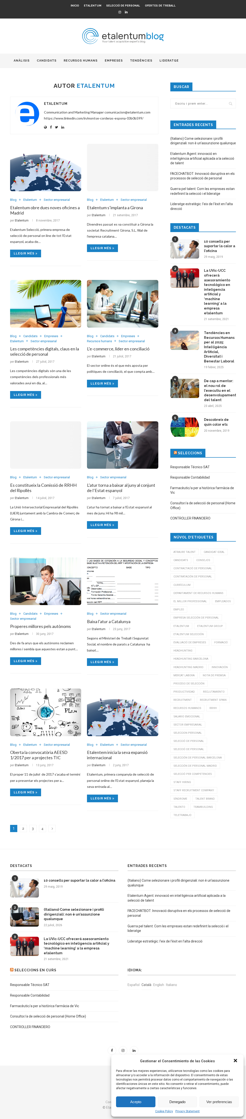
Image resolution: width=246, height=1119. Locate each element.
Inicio (75, 5)
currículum (182, 585)
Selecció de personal (123, 5)
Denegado (177, 1102)
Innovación (220, 667)
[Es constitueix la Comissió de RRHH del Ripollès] (45, 445)
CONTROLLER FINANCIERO (190, 518)
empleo (178, 609)
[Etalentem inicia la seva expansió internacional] (122, 712)
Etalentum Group (210, 626)
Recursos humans (81, 60)
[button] (236, 1061)
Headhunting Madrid (188, 667)
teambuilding (203, 807)
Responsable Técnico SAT (190, 467)
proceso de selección (188, 683)
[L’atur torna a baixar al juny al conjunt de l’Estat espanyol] (122, 445)
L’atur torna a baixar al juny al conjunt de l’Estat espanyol (121, 487)
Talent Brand (205, 798)
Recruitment (182, 700)
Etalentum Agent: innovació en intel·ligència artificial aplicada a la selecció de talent (202, 158)
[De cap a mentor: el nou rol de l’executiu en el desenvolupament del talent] (184, 388)
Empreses (114, 60)
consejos (203, 560)
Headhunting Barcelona (190, 658)
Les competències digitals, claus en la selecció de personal (44, 351)
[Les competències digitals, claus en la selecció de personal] (45, 304)
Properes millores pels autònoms (40, 626)
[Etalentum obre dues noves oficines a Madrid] (45, 167)
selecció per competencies (192, 774)
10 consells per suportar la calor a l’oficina (219, 246)
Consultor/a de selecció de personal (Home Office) (48, 1016)
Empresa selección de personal (196, 617)
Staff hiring (182, 782)
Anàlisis (22, 60)
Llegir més (24, 253)
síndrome (180, 798)
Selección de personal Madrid (195, 765)
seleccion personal (187, 732)
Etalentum (92, 5)
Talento (179, 807)
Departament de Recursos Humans (198, 593)
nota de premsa (214, 675)
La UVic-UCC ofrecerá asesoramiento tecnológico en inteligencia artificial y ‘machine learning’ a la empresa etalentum (217, 292)
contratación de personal (192, 576)
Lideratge (169, 60)
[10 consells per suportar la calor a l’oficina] (184, 249)
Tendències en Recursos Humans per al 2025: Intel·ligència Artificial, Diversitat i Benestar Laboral (219, 347)
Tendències (141, 60)
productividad (184, 691)
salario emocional (186, 716)
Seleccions (190, 453)
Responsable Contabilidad (190, 477)
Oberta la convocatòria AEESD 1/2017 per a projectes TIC (39, 755)
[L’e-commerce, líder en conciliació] (122, 304)
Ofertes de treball (160, 5)
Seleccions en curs (35, 970)
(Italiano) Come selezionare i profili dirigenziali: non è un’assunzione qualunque (74, 914)
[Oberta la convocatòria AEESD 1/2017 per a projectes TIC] (45, 712)
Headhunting (182, 650)
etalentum (181, 626)
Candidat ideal (214, 552)
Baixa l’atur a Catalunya (108, 621)
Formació (221, 642)
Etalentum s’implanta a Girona (115, 207)
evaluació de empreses (189, 642)
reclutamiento (214, 691)
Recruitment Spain (213, 700)
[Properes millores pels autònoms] (45, 581)
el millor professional (190, 601)
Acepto (135, 1102)
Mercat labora (184, 675)
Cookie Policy (164, 1111)
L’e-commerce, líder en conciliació (118, 348)
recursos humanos (187, 708)
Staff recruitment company (193, 790)
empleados (223, 601)
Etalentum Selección (188, 634)
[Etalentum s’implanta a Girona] (122, 167)
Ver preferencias (219, 1102)
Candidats (46, 60)
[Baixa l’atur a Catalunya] (122, 581)
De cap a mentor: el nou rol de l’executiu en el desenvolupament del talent (220, 390)
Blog (13, 200)
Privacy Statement (187, 1111)
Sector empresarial (57, 200)
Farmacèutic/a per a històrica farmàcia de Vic (44, 1006)
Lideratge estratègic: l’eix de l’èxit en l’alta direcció (165, 941)
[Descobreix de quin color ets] (184, 427)
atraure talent (184, 552)
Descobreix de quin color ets (216, 422)
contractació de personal (192, 568)
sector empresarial (187, 724)
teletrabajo (182, 815)
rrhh (213, 708)
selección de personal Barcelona (197, 757)
